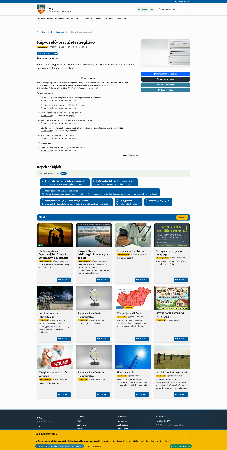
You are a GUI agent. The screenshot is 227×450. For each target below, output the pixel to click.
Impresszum (121, 421)
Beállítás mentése (94, 446)
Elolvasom (63, 280)
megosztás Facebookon (166, 74)
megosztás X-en (166, 79)
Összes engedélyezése (181, 446)
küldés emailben (166, 85)
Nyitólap (41, 18)
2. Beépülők (53, 446)
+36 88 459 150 (184, 2)
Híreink (50, 18)
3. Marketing (65, 446)
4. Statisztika (77, 446)
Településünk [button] (87, 18)
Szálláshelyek (120, 18)
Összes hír (182, 217)
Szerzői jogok (122, 429)
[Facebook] (39, 426)
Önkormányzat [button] (72, 18)
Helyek (80, 429)
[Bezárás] (190, 434)
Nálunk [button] (98, 18)
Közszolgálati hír (61, 32)
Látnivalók (109, 18)
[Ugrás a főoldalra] (41, 9)
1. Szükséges (42, 446)
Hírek (50, 32)
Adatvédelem (122, 425)
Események (59, 18)
